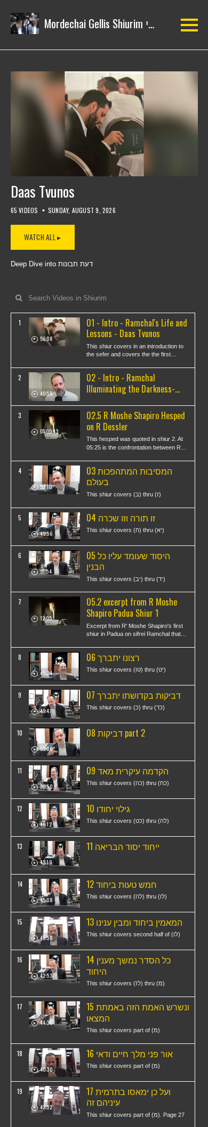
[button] (83, 23)
